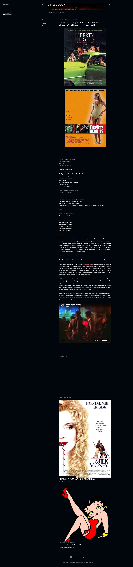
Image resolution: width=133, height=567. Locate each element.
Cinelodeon (56, 4)
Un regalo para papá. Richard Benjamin (78, 479)
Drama (43, 25)
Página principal (52, 12)
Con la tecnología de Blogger (79, 557)
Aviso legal (61, 12)
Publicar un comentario (69, 547)
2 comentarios (67, 481)
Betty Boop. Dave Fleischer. (72, 544)
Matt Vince (81, 560)
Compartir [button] (44, 19)
